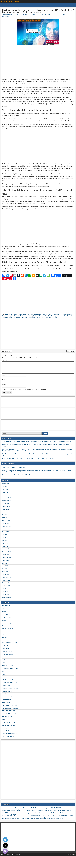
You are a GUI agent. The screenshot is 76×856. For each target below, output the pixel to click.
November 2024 (6, 483)
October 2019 (5, 554)
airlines (4, 611)
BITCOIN (4, 631)
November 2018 (6, 580)
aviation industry (6, 623)
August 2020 (5, 532)
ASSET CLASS (6, 617)
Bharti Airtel (12, 808)
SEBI (51, 815)
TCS (23, 317)
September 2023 (6, 506)
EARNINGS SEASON (8, 654)
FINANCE (4, 662)
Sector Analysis (56, 815)
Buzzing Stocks (46, 808)
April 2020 (5, 543)
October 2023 (5, 503)
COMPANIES (55, 808)
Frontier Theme (71, 854)
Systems (41, 316)
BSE (6, 314)
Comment (5, 360)
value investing (32, 317)
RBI (18, 815)
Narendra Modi (47, 813)
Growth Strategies (13, 314)
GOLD (3, 671)
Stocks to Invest (50, 818)
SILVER (4, 719)
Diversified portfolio (7, 651)
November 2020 (6, 529)
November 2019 (6, 551)
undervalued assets (7, 731)
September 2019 (6, 557)
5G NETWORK (6, 606)
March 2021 (5, 517)
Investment (44, 314)
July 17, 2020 (18, 14)
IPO (58, 810)
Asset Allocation (6, 614)
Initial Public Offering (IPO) (9, 682)
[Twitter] (5, 845)
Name (4, 375)
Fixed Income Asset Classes (10, 665)
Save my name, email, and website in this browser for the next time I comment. (25, 389)
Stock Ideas (13, 818)
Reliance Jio (35, 815)
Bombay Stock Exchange (23, 808)
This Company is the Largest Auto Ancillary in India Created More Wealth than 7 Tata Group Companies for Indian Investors (38, 11)
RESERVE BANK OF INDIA (9, 714)
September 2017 (6, 597)
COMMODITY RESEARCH (9, 643)
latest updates (6, 685)
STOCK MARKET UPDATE (60, 14)
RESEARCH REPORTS (45, 14)
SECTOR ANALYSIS (7, 716)
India (3, 674)
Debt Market (5, 648)
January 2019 (5, 574)
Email (4, 380)
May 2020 (4, 540)
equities (4, 660)
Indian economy (6, 677)
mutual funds (5, 694)
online (3, 470)
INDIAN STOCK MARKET (31, 14)
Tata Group (61, 316)
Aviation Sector (6, 626)
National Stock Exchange (58, 813)
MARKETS (11, 813)
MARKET (4, 813)
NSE (18, 316)
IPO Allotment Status (65, 810)
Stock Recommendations (33, 818)
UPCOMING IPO (58, 818)
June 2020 (5, 537)
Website (4, 384)
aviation (4, 620)
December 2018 (6, 577)
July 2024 (4, 486)
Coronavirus (65, 808)
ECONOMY (5, 657)
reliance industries (25, 815)
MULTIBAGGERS (7, 691)
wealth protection (53, 317)
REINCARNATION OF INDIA (10, 708)
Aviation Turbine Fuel (8, 628)
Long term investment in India (10, 688)
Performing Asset (6, 699)
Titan (26, 317)
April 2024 (5, 489)
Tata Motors (12, 317)
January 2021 (5, 523)
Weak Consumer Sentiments (10, 733)
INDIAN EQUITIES (24, 314)
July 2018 (4, 588)
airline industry (6, 608)
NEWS (4, 815)
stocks (43, 818)
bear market (5, 808)
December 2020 (6, 526)
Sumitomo (35, 316)
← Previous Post (6, 351)
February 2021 (6, 520)
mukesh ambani (19, 813)
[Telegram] (5, 839)
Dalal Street (6, 810)
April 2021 (5, 515)
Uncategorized (6, 728)
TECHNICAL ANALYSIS (8, 725)
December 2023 (6, 498)
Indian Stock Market (35, 314)
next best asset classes (8, 696)
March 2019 (5, 571)
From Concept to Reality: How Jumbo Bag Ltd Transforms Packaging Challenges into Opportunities (28, 458)
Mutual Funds (39, 813)
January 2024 (5, 495)
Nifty (15, 316)
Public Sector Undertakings (9, 705)
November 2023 (6, 500)
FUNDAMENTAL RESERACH (10, 668)
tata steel (18, 317)
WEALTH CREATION (42, 317)
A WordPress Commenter (9, 474)
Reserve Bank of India (44, 815)
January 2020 (5, 549)
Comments (6, 16)
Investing (47, 810)
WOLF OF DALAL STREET (9, 1)
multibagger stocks (28, 813)
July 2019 (4, 563)
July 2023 (4, 512)
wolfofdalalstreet (7, 14)
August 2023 (5, 509)
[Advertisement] (38, 62)
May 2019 (4, 568)
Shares (30, 316)
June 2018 (5, 591)
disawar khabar (6, 467)
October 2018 (5, 583)
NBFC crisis (69, 813)
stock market (21, 818)
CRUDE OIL (5, 645)
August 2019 (5, 560)
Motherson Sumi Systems (55, 314)
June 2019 (5, 566)
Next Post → (70, 351)
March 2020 (5, 546)
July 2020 (4, 534)
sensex (26, 316)
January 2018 (5, 594)
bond (3, 634)
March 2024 (5, 492)
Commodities (5, 640)
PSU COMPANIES (7, 702)
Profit (21, 316)
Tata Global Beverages (51, 316)
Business (4, 637)
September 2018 (6, 586)
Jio (70, 810)
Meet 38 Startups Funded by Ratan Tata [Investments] (26, 110)
